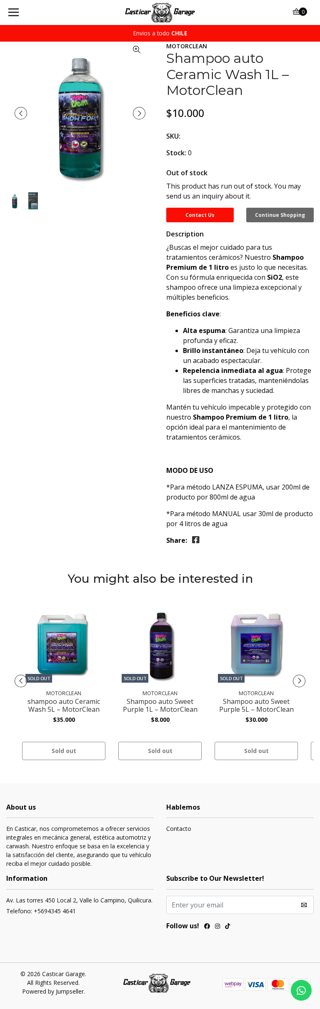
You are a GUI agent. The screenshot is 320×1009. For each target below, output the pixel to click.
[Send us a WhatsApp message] (301, 990)
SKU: (173, 136)
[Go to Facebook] (207, 927)
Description (185, 234)
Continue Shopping (280, 215)
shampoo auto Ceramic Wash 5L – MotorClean (64, 705)
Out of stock (187, 172)
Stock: (176, 152)
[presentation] (21, 113)
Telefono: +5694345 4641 (41, 911)
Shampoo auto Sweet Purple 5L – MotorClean (256, 705)
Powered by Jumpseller (53, 991)
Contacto (178, 829)
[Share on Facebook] (196, 540)
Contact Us (200, 215)
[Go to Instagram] (217, 927)
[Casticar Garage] (160, 12)
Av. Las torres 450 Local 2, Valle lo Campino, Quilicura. (79, 900)
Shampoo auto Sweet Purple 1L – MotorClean (160, 705)
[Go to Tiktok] (227, 927)
